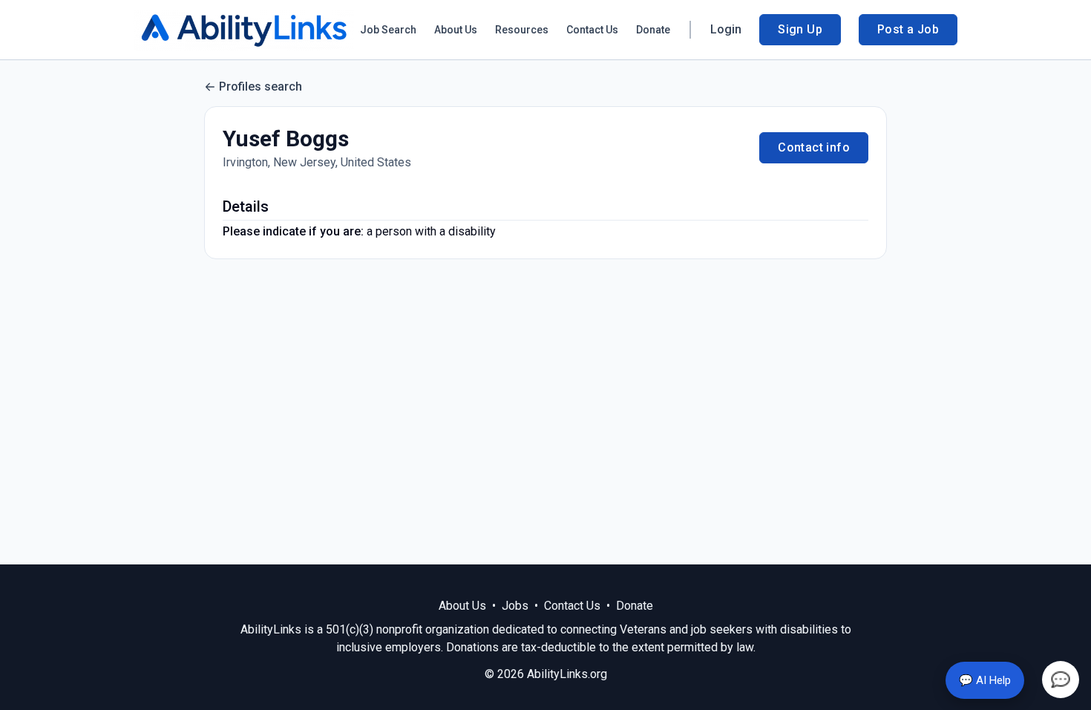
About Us (455, 30)
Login (725, 29)
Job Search (388, 30)
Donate (653, 30)
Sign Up (800, 29)
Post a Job (908, 29)
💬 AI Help (985, 680)
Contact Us (592, 30)
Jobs (515, 606)
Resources (521, 30)
